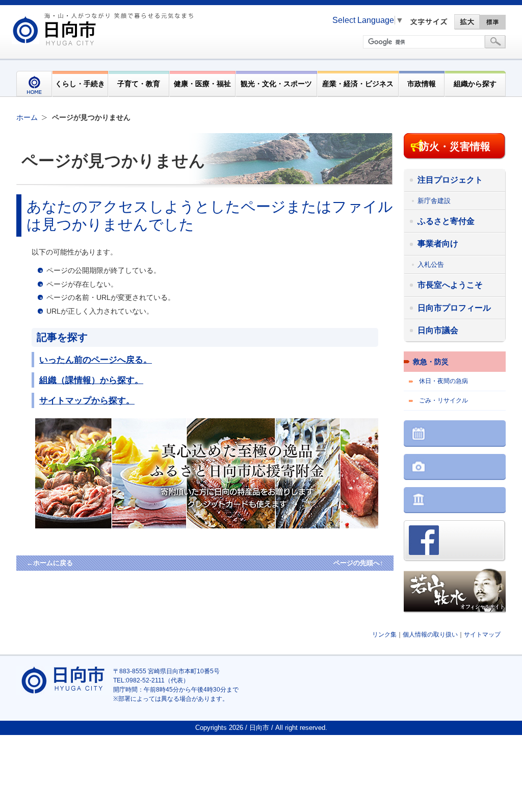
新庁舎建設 (434, 201)
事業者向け (437, 243)
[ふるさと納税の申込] (224, 526)
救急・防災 (431, 362)
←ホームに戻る (50, 563)
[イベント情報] (455, 434)
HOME (34, 84)
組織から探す (475, 84)
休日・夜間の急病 (443, 381)
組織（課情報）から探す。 (91, 380)
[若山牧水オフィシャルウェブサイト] (455, 592)
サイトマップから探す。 (87, 400)
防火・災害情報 (454, 146)
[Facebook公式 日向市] (455, 542)
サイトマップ (482, 634)
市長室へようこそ (450, 285)
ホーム (27, 117)
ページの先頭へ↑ (358, 563)
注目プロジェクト (450, 179)
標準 (493, 22)
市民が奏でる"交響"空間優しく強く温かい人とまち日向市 (104, 29)
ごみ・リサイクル (443, 400)
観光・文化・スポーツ (276, 84)
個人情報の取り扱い (430, 634)
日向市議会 (437, 330)
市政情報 (421, 84)
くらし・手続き (80, 84)
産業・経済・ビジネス (358, 84)
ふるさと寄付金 (446, 221)
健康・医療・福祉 (202, 84)
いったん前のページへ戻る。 (95, 359)
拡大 (467, 22)
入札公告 (430, 264)
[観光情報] (455, 468)
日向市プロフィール (454, 307)
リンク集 (384, 634)
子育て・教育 (138, 84)
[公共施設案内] (455, 501)
